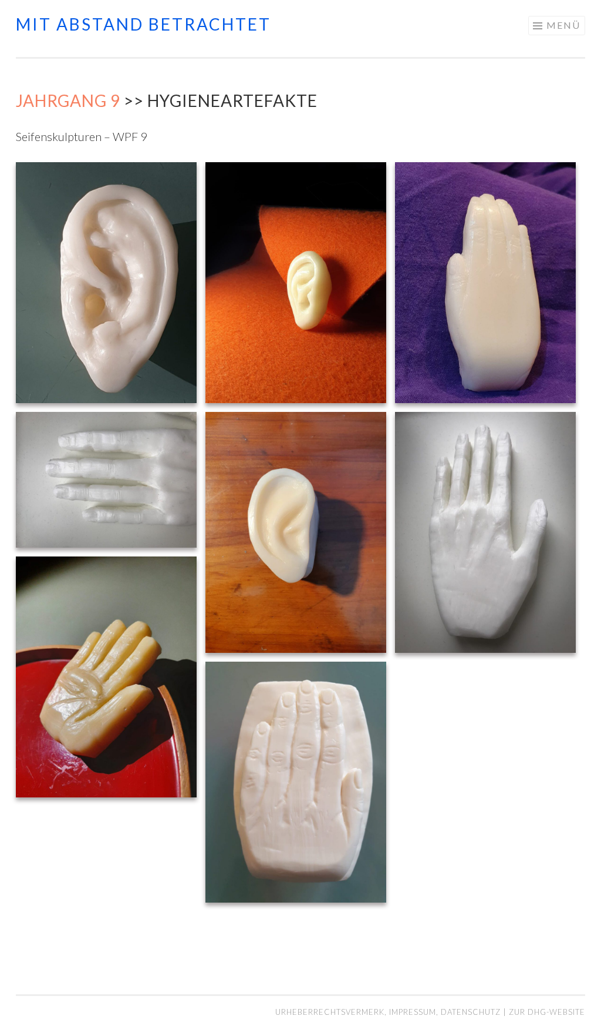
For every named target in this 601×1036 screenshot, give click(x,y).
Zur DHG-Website (547, 1012)
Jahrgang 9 (68, 100)
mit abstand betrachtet (143, 24)
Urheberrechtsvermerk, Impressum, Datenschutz (389, 1012)
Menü (563, 25)
